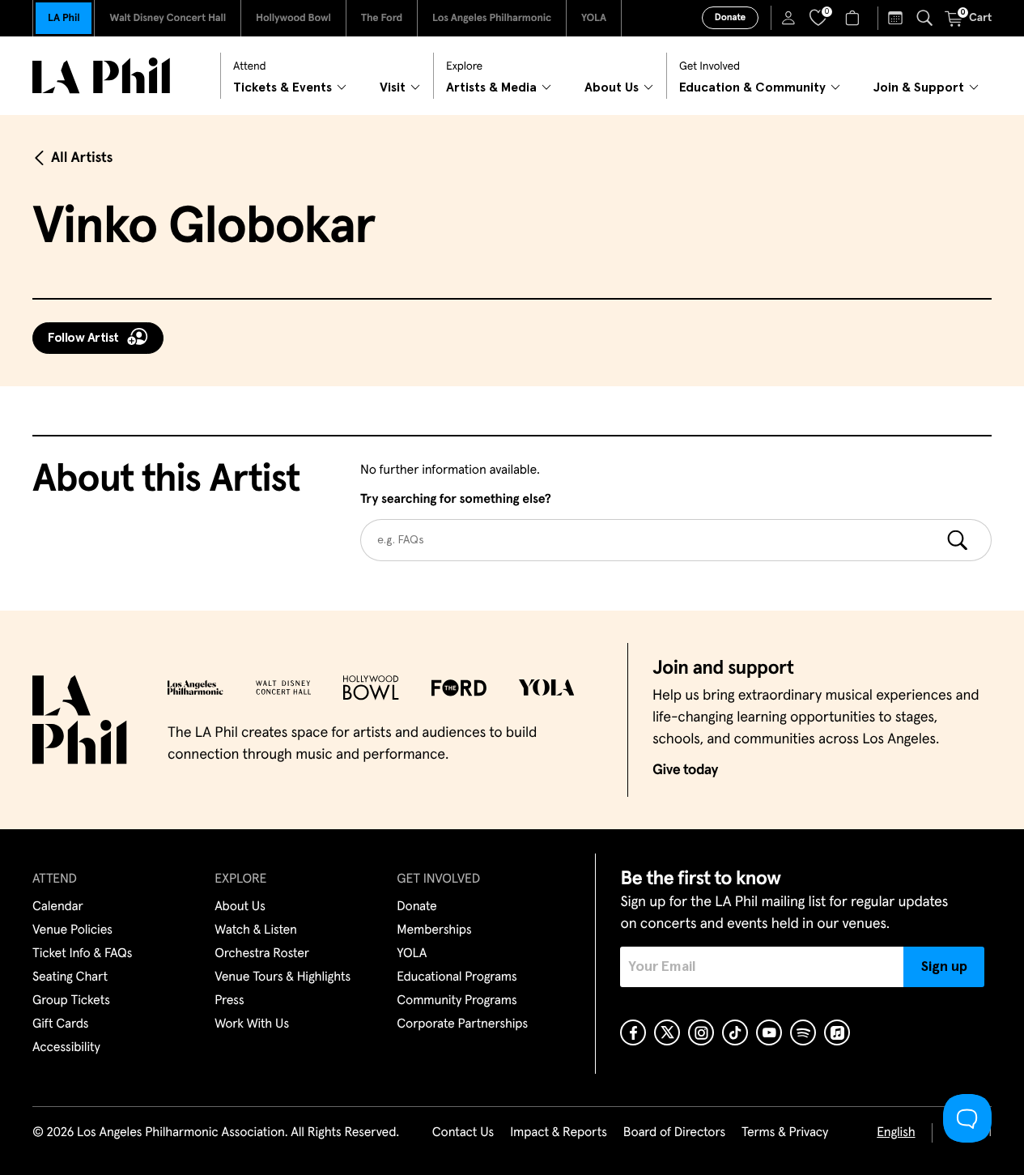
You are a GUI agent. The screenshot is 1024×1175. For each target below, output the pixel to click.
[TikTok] (735, 1032)
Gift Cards (60, 1024)
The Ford (381, 18)
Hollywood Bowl (293, 18)
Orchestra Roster (262, 953)
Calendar (57, 906)
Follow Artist (83, 337)
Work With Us (252, 1024)
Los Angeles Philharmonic (491, 18)
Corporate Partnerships (462, 1024)
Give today (685, 770)
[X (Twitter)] (667, 1032)
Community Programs (456, 1000)
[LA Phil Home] (101, 75)
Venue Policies (72, 930)
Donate (730, 18)
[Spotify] (803, 1032)
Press (229, 1000)
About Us (240, 906)
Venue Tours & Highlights (283, 977)
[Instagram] (701, 1032)
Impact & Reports (558, 1132)
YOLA (593, 18)
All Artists (82, 158)
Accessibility (66, 1047)
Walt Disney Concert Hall (167, 18)
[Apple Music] (837, 1032)
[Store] (854, 18)
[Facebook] (633, 1032)
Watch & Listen (256, 930)
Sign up (944, 967)
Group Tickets (71, 1000)
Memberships (434, 930)
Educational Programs (456, 977)
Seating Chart (70, 977)
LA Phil (63, 18)
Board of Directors (674, 1132)
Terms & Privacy (784, 1132)
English (896, 1132)
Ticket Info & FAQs (82, 953)
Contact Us (463, 1132)
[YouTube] (769, 1032)
